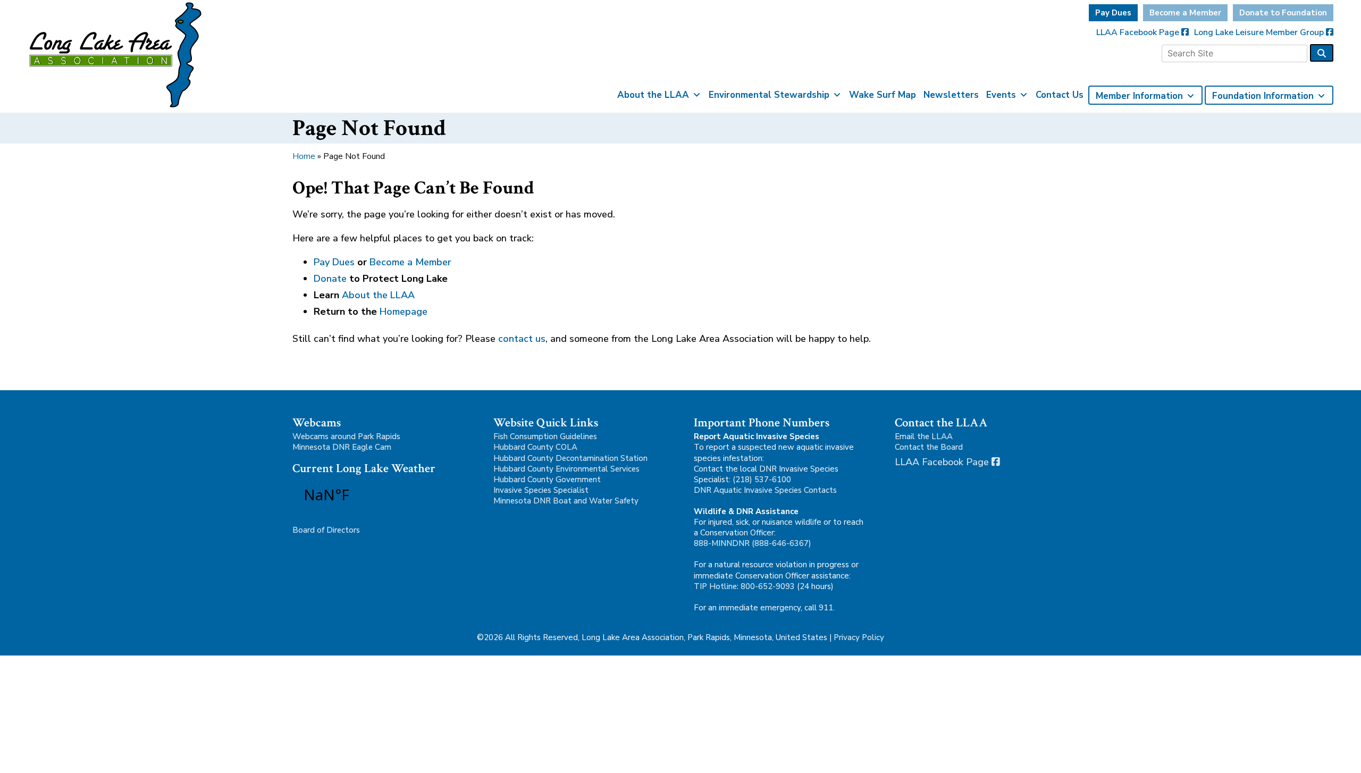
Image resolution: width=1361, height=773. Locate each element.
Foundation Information (1263, 96)
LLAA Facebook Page (1138, 32)
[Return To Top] (1334, 755)
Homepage (403, 311)
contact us (521, 338)
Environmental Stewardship (769, 95)
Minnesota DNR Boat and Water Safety (566, 500)
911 (826, 607)
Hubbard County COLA (535, 447)
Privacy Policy (859, 637)
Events (1001, 95)
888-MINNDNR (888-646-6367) (752, 543)
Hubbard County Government (547, 479)
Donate (330, 278)
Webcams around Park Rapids (346, 436)
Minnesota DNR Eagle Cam (341, 447)
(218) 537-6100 (762, 479)
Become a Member (1185, 12)
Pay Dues (1113, 12)
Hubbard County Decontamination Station (570, 458)
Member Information (1139, 96)
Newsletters (951, 95)
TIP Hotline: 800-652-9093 (744, 586)
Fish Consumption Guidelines (545, 436)
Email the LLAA (924, 436)
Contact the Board (929, 447)
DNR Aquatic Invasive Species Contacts (765, 490)
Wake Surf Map (882, 95)
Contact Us (1059, 95)
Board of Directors (326, 530)
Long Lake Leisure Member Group (1260, 32)
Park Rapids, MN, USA (356, 494)
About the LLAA (653, 95)
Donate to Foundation (1283, 12)
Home (303, 156)
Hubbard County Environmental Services (566, 469)
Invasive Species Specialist (541, 490)
